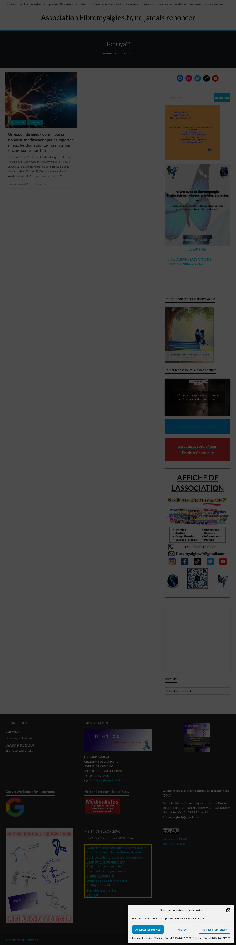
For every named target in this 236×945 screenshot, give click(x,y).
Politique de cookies (142, 938)
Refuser (181, 929)
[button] (228, 910)
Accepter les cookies (147, 929)
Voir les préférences (214, 929)
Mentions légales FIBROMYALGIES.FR (172, 938)
